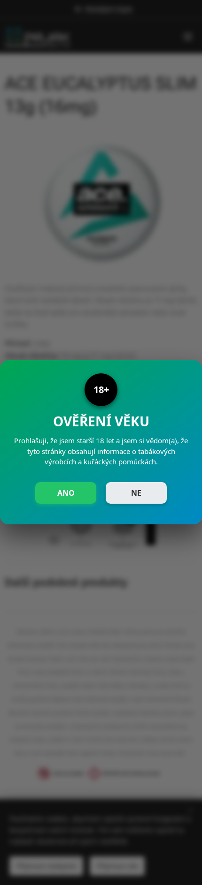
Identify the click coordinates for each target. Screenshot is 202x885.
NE (136, 493)
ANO (66, 493)
